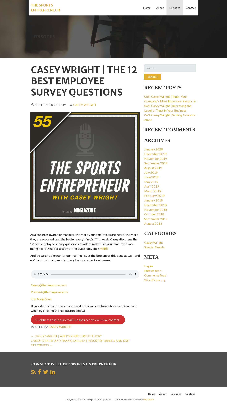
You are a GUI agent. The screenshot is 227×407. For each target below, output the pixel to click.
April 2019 (151, 186)
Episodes (174, 7)
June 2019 (151, 177)
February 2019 (154, 195)
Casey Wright (84, 105)
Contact (191, 7)
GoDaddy (148, 399)
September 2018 (156, 219)
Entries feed (152, 270)
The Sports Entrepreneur (45, 8)
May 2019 (151, 182)
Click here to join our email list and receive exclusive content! (77, 320)
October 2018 (154, 214)
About (160, 7)
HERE (104, 248)
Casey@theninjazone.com (48, 285)
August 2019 (153, 168)
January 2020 (153, 149)
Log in (148, 266)
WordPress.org (154, 280)
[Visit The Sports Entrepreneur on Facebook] (39, 373)
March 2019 (152, 191)
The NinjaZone (41, 299)
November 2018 (155, 209)
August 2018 (153, 223)
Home (147, 7)
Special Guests (154, 247)
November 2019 (155, 158)
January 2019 (153, 200)
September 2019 (156, 163)
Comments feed (155, 275)
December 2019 (155, 154)
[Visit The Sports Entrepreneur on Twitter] (45, 373)
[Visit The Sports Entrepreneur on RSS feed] (33, 373)
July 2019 (151, 172)
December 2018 (155, 205)
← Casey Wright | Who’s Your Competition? (66, 336)
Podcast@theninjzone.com (49, 292)
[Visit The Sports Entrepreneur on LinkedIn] (52, 373)
